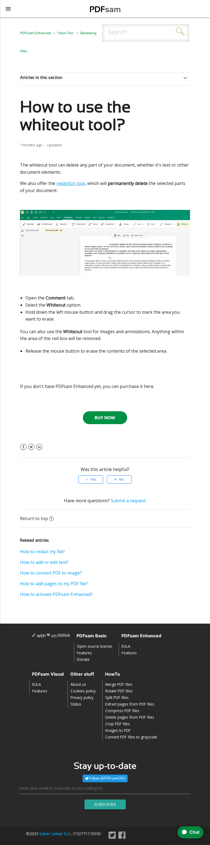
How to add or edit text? (44, 562)
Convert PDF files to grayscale (131, 737)
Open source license (94, 646)
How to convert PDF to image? (51, 573)
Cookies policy (83, 690)
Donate (83, 659)
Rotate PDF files (119, 690)
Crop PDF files (117, 723)
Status (76, 704)
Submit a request (128, 501)
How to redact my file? (42, 552)
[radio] (90, 479)
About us (78, 684)
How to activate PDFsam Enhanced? (56, 594)
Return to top (34, 518)
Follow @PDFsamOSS (107, 778)
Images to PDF (118, 730)
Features (84, 652)
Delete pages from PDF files (129, 717)
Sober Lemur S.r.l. (55, 833)
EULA (126, 646)
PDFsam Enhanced (36, 33)
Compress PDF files (122, 710)
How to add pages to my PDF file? (54, 584)
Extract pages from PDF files (129, 704)
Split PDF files (117, 697)
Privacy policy (82, 697)
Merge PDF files (118, 684)
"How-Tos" (65, 33)
